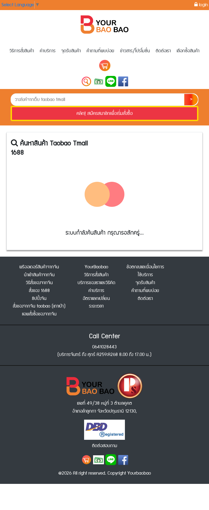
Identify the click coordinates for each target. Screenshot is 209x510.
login (203, 5)
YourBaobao (96, 267)
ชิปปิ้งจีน (39, 298)
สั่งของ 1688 (39, 290)
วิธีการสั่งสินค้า (22, 51)
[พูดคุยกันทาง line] (110, 459)
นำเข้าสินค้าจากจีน (39, 275)
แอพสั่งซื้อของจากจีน (39, 314)
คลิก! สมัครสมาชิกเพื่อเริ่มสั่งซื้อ (104, 113)
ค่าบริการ (48, 51)
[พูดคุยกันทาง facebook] (123, 459)
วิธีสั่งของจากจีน (39, 283)
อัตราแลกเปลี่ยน (96, 298)
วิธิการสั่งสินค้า (96, 275)
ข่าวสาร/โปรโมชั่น (135, 51)
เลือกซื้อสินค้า (188, 51)
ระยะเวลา (96, 306)
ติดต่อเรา (163, 51)
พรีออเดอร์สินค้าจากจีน (39, 267)
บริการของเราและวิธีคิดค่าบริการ (96, 286)
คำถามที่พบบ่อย (100, 51)
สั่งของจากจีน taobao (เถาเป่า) (39, 306)
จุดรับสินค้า (71, 51)
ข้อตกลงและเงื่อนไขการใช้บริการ (145, 271)
